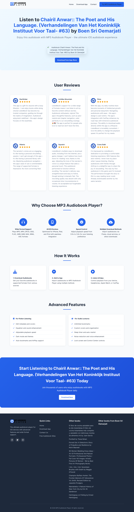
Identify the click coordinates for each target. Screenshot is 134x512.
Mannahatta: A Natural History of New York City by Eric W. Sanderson (81, 489)
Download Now (67, 397)
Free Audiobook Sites (48, 436)
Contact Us (44, 432)
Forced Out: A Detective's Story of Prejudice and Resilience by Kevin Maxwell (81, 445)
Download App (82, 4)
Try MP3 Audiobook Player (112, 4)
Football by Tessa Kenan (78, 439)
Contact (93, 4)
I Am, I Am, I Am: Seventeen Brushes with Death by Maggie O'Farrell (80, 469)
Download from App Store (67, 60)
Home (71, 4)
